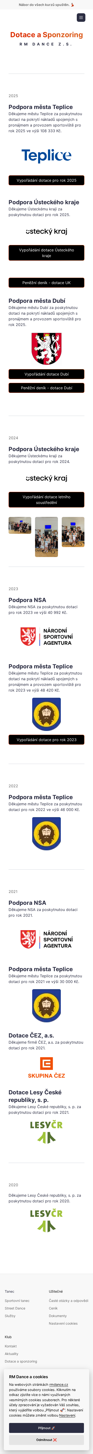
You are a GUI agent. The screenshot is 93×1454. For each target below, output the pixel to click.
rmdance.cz (58, 1384)
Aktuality (11, 1354)
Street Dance (15, 1308)
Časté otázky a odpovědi (68, 1301)
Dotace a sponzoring (21, 1361)
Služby (10, 1316)
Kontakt (11, 1346)
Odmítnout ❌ (46, 1440)
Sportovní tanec (17, 1301)
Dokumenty (58, 1316)
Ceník (53, 1308)
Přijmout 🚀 (46, 1428)
